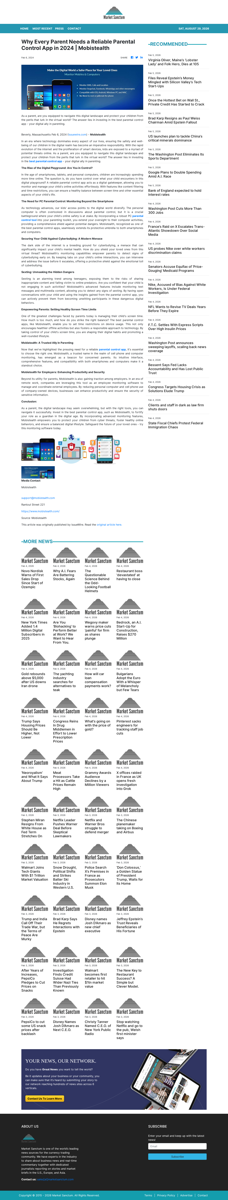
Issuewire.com (77, 134)
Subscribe (177, 1156)
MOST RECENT (42, 28)
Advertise (186, 1195)
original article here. (109, 524)
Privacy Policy (166, 1195)
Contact (203, 1195)
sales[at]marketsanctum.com (55, 1179)
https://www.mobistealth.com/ (40, 511)
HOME (24, 28)
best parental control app (45, 161)
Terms (148, 1195)
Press (59, 28)
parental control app (112, 349)
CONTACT (74, 28)
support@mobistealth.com (38, 498)
